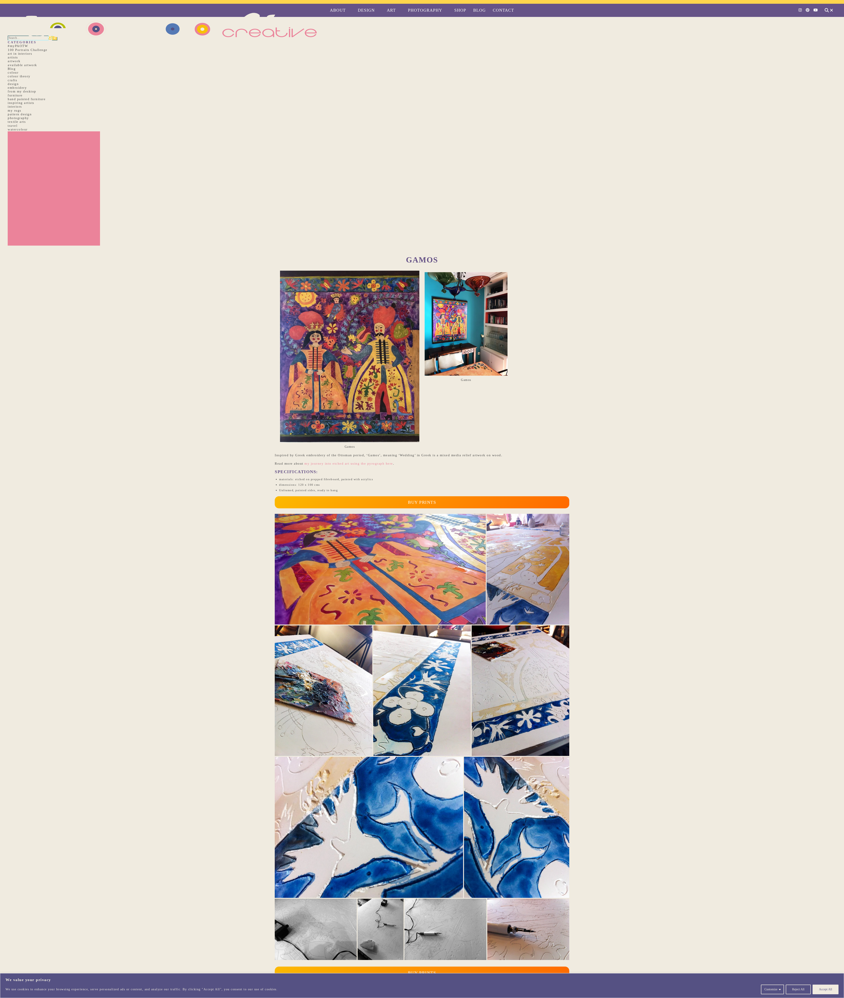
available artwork (22, 65)
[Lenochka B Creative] (422, 2)
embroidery (17, 87)
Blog (479, 10)
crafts (12, 80)
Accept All (825, 989)
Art (391, 10)
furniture (15, 95)
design (13, 84)
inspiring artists (21, 103)
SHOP (460, 10)
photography (18, 118)
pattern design (20, 114)
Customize (770, 989)
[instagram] (801, 10)
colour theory (19, 76)
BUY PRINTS (422, 502)
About (338, 10)
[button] (380, 569)
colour (13, 72)
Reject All (798, 989)
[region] (422, 985)
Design (366, 10)
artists (13, 57)
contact (503, 10)
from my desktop (22, 91)
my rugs (14, 110)
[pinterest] (808, 10)
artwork (14, 61)
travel (12, 125)
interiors (15, 106)
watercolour (18, 129)
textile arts (17, 121)
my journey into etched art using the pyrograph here (348, 463)
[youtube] (815, 10)
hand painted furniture (26, 99)
